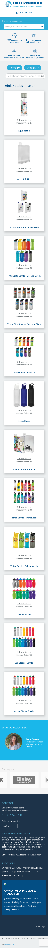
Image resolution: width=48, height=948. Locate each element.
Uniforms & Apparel (11, 868)
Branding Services (24, 871)
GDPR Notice (8, 854)
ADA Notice (21, 854)
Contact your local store (13, 807)
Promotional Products (34, 868)
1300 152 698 (12, 815)
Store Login (40, 926)
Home (13, 67)
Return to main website (12, 21)
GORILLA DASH (9, 945)
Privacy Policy (34, 854)
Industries (8, 871)
